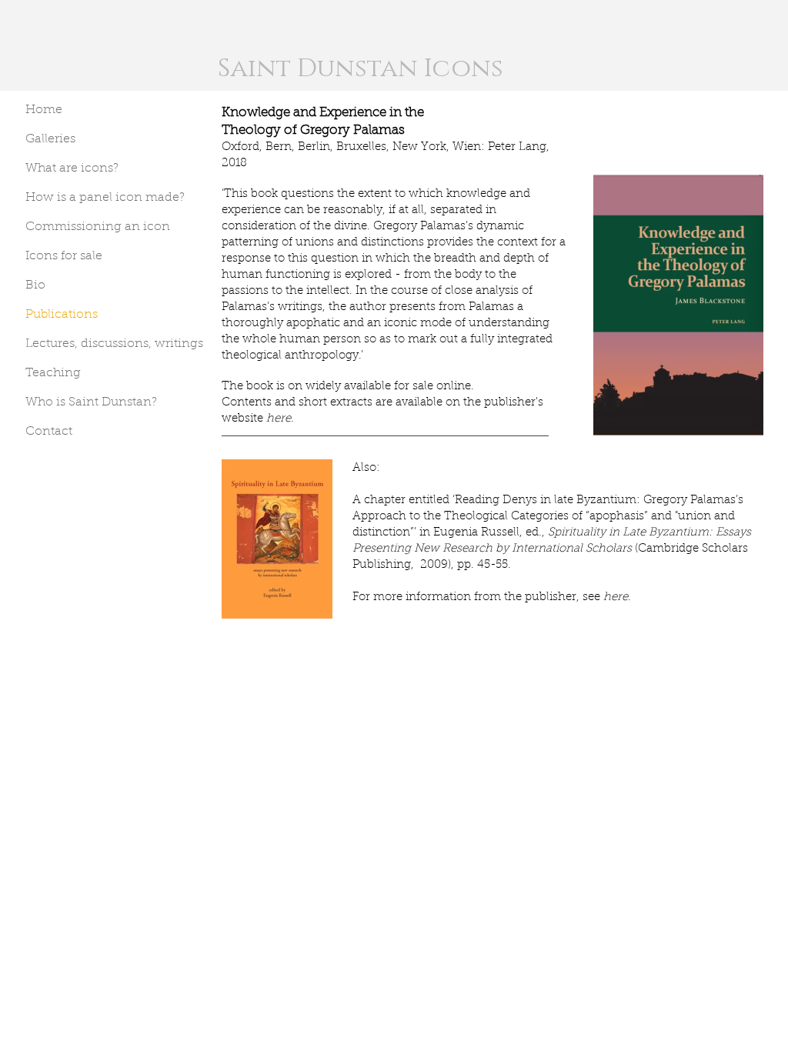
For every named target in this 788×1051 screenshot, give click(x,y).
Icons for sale (63, 256)
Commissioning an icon (97, 227)
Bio (35, 285)
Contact (48, 431)
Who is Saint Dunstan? (91, 402)
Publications (61, 315)
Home (43, 110)
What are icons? (72, 168)
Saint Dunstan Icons (360, 68)
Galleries (50, 139)
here (278, 419)
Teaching (53, 373)
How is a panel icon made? (105, 198)
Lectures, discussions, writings (114, 344)
